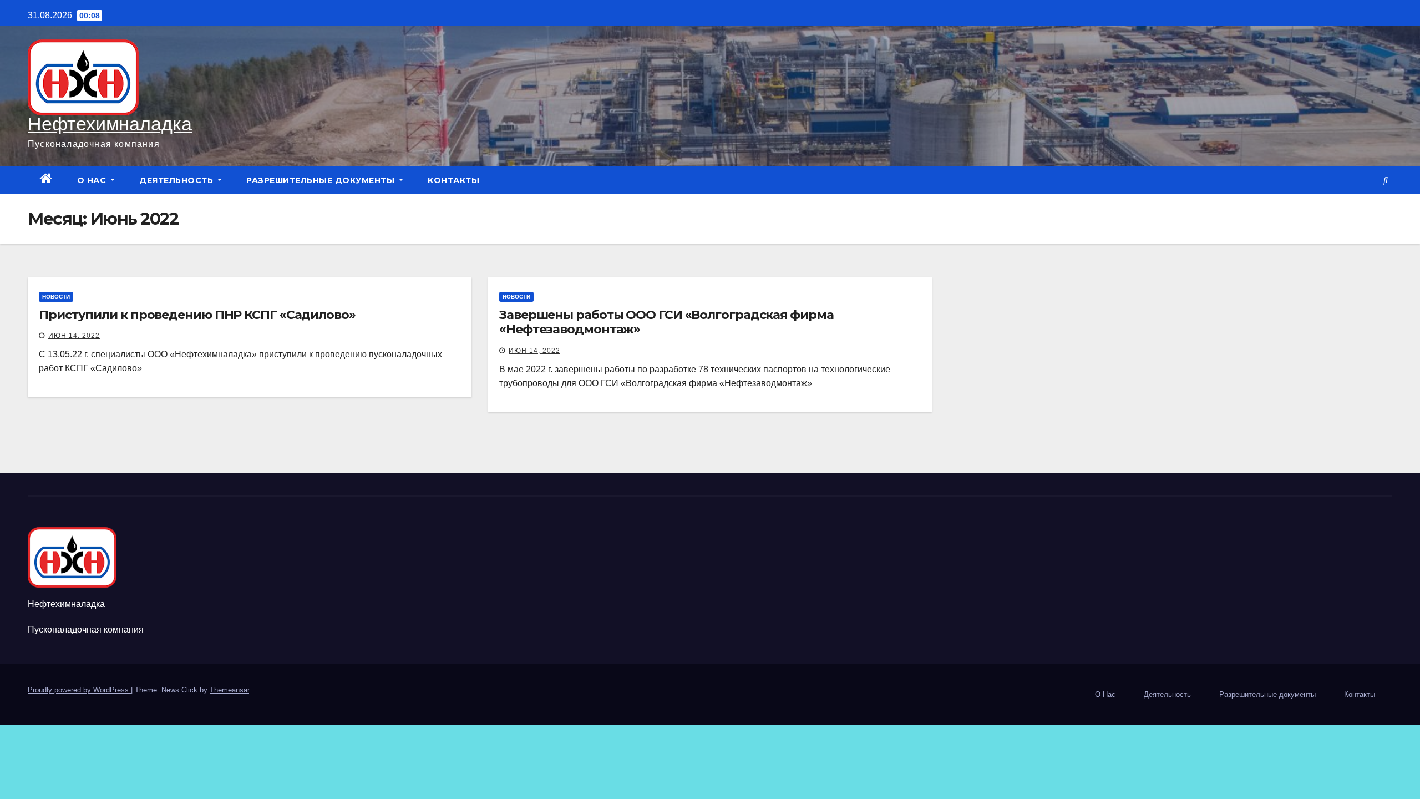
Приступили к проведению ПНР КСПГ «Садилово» (197, 314)
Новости (56, 297)
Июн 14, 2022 (74, 336)
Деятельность (177, 180)
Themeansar (229, 690)
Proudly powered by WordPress (79, 690)
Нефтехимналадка (110, 123)
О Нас (93, 180)
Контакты (453, 180)
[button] (1385, 180)
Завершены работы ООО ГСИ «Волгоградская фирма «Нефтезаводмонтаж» (666, 322)
